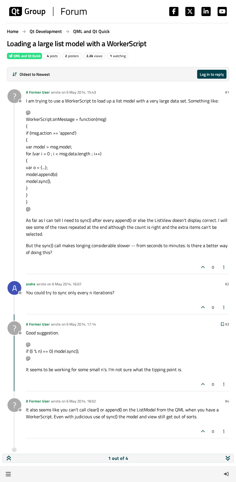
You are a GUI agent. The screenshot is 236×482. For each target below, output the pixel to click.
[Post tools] (224, 267)
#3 (227, 324)
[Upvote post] (203, 267)
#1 (227, 92)
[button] (8, 474)
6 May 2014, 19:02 (81, 401)
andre (30, 284)
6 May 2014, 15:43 (81, 92)
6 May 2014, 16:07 (66, 284)
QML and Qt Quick (27, 56)
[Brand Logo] (48, 11)
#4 (227, 401)
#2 (227, 284)
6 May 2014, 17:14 (81, 324)
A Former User (38, 92)
